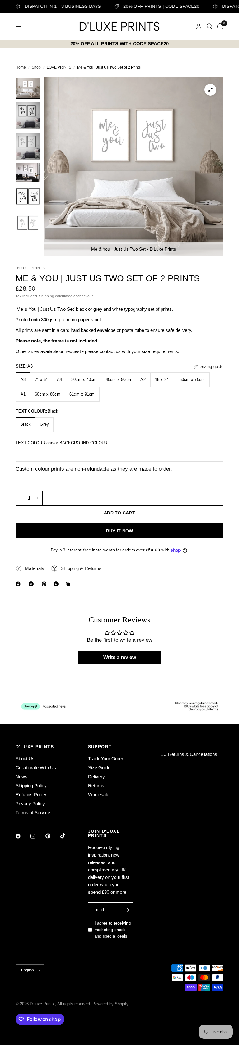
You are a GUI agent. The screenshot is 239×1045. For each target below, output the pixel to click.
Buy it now (119, 530)
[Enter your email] (126, 909)
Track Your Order (105, 758)
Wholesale (98, 794)
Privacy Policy (30, 803)
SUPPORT (100, 746)
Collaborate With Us (36, 767)
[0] (219, 26)
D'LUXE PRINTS (35, 746)
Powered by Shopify (110, 1004)
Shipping (46, 296)
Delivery (96, 776)
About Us (25, 758)
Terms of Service (33, 812)
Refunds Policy (31, 794)
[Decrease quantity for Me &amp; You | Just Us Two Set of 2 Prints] (20, 498)
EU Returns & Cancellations (188, 754)
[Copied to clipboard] (69, 584)
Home (21, 67)
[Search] (209, 26)
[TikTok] (67, 836)
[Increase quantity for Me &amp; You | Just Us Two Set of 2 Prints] (37, 498)
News (21, 776)
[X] (32, 584)
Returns (96, 785)
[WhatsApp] (57, 584)
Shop (36, 67)
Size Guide (99, 767)
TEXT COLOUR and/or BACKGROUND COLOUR (61, 443)
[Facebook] (19, 584)
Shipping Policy (31, 785)
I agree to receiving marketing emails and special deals (113, 930)
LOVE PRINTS (59, 67)
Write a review (119, 657)
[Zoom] (210, 90)
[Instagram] (37, 836)
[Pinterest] (45, 584)
